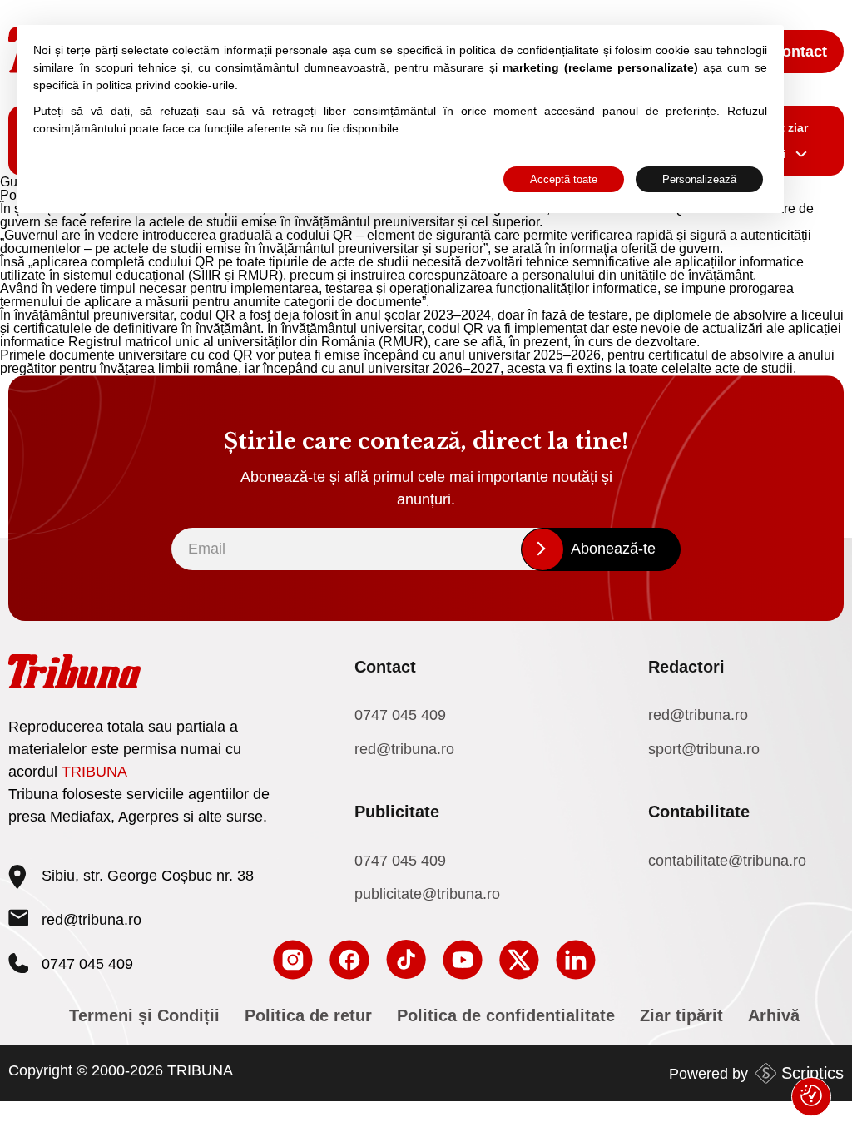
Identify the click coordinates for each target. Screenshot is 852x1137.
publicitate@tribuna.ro (427, 894)
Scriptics (812, 1073)
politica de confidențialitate (529, 50)
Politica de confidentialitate (506, 1015)
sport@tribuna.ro (704, 749)
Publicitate (396, 811)
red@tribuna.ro (91, 919)
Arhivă (774, 1015)
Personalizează (699, 179)
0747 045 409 (400, 715)
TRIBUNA (94, 771)
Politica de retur (308, 1015)
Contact (799, 51)
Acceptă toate (563, 179)
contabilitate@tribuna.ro (727, 860)
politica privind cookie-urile (165, 85)
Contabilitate (699, 811)
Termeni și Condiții (144, 1015)
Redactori (686, 667)
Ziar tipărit (681, 1015)
